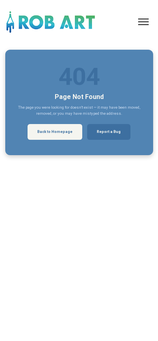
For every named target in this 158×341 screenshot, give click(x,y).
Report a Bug (109, 132)
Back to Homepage (55, 132)
